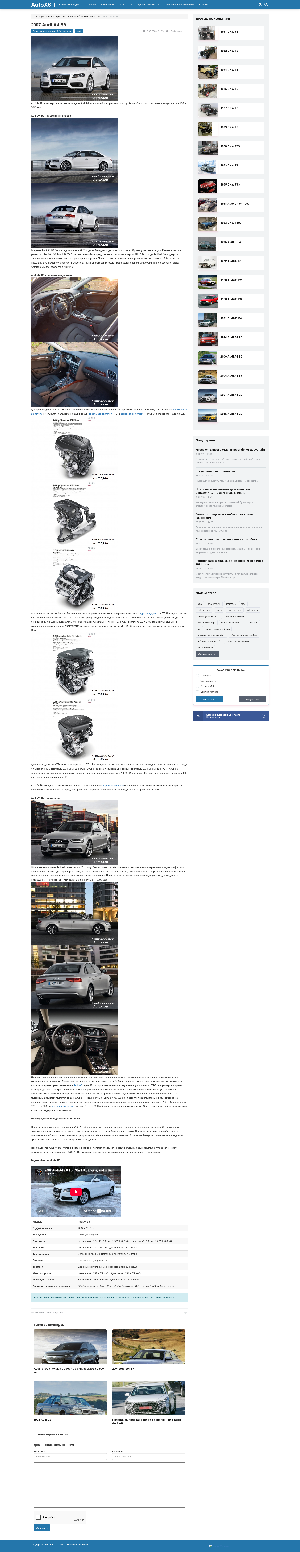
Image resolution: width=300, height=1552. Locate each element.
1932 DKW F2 (229, 51)
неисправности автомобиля (211, 635)
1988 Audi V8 (42, 1420)
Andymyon (176, 31)
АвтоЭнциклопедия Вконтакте (223, 715)
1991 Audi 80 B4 (231, 318)
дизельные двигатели (101, 413)
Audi (98, 16)
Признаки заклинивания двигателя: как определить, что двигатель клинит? (223, 491)
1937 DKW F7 (229, 108)
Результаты (252, 699)
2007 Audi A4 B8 (231, 395)
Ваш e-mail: (118, 1451)
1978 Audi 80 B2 (231, 280)
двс (199, 628)
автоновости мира (207, 622)
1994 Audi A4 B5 (231, 337)
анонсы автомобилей (231, 622)
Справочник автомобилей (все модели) (74, 16)
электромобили (205, 647)
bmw (200, 603)
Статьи (124, 4)
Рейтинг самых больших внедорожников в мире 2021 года (229, 562)
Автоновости (108, 4)
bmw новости (214, 603)
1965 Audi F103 (230, 242)
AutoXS (41, 4)
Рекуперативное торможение (216, 471)
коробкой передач (113, 785)
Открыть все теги (207, 653)
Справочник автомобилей (179, 4)
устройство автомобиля (237, 641)
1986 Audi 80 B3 (231, 299)
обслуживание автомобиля (244, 635)
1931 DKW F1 (229, 32)
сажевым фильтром (132, 413)
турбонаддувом (148, 613)
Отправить (42, 1527)
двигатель (253, 622)
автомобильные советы (234, 616)
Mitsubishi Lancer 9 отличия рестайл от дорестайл (230, 449)
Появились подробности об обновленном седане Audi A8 (147, 1421)
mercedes (231, 603)
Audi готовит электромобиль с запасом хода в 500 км (69, 1370)
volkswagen (253, 610)
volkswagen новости (207, 616)
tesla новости (204, 610)
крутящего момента (63, 1106)
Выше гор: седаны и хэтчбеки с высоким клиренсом (224, 516)
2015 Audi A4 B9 (231, 414)
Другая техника (146, 4)
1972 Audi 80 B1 (231, 261)
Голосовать (209, 699)
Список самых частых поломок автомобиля (226, 539)
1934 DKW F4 (229, 70)
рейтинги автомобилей (209, 641)
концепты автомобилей (218, 628)
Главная (91, 4)
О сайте (203, 4)
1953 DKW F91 (230, 165)
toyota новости (234, 610)
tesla (243, 603)
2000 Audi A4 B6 (231, 356)
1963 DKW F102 (230, 223)
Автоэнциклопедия (43, 16)
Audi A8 (78, 1085)
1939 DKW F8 (229, 127)
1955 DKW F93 (230, 184)
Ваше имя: (39, 1451)
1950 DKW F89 (230, 146)
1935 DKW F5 (229, 89)
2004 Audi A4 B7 (123, 1368)
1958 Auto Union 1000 (234, 204)
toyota (219, 610)
